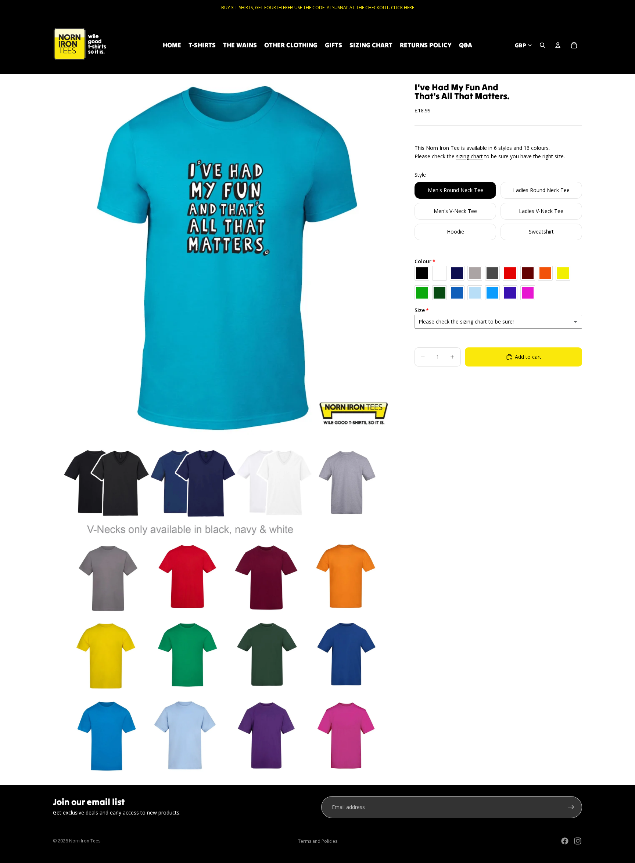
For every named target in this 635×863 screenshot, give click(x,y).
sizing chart (469, 156)
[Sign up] (571, 807)
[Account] (558, 45)
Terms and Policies (317, 841)
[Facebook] (564, 841)
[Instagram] (577, 841)
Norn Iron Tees (84, 841)
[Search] (542, 45)
